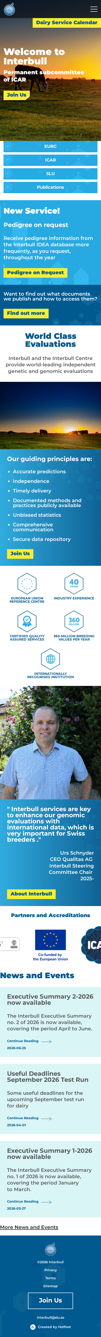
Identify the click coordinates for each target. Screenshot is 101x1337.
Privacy (50, 1270)
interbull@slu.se (50, 1317)
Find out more (26, 313)
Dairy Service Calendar (66, 23)
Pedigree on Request (35, 273)
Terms (50, 1278)
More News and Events (29, 1227)
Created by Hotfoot (54, 1327)
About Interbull (31, 894)
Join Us (16, 95)
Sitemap (50, 1286)
